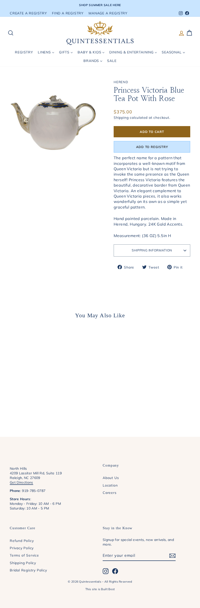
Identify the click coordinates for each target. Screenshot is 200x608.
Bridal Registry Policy (28, 570)
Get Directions (21, 482)
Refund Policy (22, 540)
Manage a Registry (108, 13)
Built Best (108, 589)
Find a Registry (68, 13)
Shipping (121, 117)
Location (110, 485)
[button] (152, 147)
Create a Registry (28, 13)
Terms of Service (24, 555)
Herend (121, 82)
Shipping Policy (23, 563)
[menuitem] (24, 52)
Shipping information (152, 250)
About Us (111, 478)
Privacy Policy (22, 548)
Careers (110, 492)
